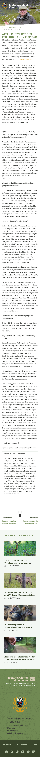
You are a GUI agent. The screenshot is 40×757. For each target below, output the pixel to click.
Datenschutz (9, 744)
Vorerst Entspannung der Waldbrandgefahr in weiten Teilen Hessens (17, 563)
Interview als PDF (16, 443)
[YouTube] (22, 752)
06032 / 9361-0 (12, 730)
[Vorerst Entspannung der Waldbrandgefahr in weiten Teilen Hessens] (20, 548)
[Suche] (33, 6)
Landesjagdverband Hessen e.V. (18, 6)
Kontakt (33, 744)
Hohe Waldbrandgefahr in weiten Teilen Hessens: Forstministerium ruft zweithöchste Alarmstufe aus (19, 659)
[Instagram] (6, 752)
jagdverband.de (25, 59)
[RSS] (33, 752)
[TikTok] (17, 752)
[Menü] (37, 6)
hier (34, 448)
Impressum (22, 744)
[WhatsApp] (12, 752)
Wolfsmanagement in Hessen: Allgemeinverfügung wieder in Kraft (18, 627)
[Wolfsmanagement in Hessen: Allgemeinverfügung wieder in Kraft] (20, 613)
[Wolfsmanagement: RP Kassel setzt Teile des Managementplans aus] (20, 580)
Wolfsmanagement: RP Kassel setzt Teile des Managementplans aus (19, 595)
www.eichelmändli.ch (11, 494)
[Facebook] (28, 752)
